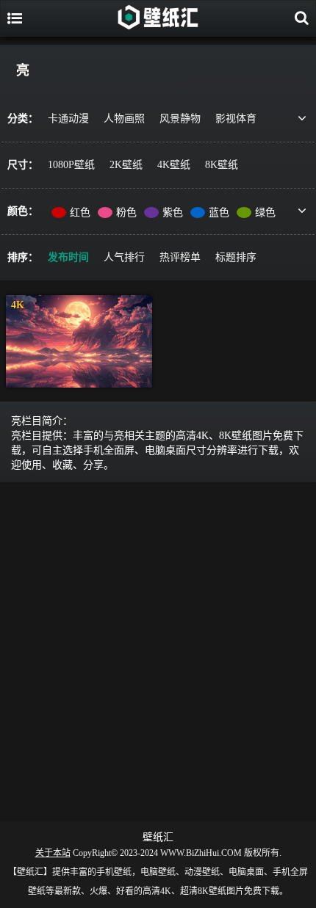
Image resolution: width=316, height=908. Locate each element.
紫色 (172, 212)
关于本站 (53, 853)
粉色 (126, 212)
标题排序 (235, 257)
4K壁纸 (173, 164)
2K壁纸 (126, 164)
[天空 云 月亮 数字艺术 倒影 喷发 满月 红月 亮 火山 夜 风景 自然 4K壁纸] (79, 341)
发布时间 (68, 257)
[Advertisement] (158, 649)
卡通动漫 (68, 118)
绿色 (265, 212)
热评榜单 (180, 257)
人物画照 (124, 118)
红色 (80, 212)
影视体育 (235, 118)
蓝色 (219, 212)
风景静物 (180, 118)
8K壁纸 (221, 164)
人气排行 (124, 257)
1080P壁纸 (71, 164)
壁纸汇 (158, 837)
